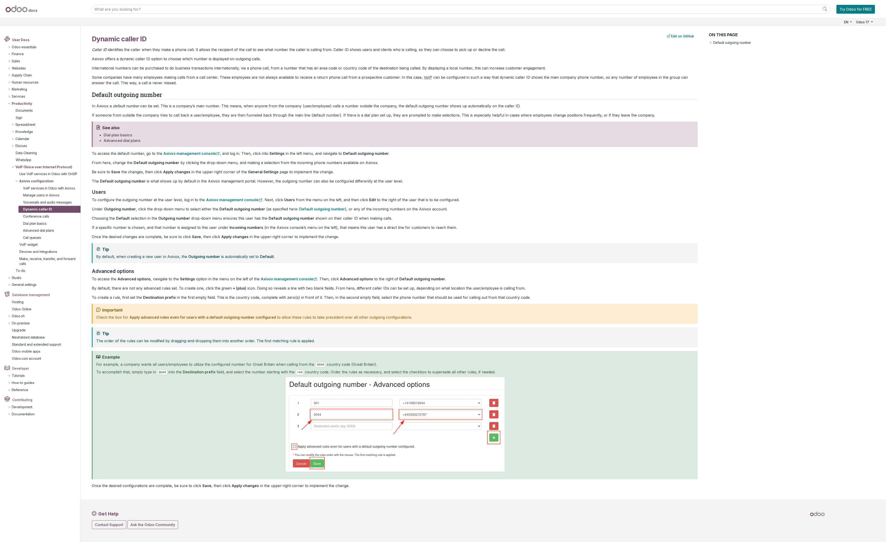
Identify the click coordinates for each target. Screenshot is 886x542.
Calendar (22, 139)
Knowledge (24, 132)
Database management (31, 295)
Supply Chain (22, 75)
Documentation (23, 414)
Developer (20, 368)
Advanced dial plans (38, 230)
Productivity (22, 103)
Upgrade (19, 330)
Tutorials (18, 375)
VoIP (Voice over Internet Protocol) (43, 167)
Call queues (32, 238)
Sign (19, 118)
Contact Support (109, 524)
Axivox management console (189, 153)
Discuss (21, 146)
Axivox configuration (36, 181)
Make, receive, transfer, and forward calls (47, 261)
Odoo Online (21, 309)
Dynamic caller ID (37, 209)
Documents (24, 110)
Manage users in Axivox (41, 195)
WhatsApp (23, 160)
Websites (19, 68)
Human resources (25, 82)
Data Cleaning (26, 153)
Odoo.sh (18, 316)
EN (846, 22)
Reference (20, 390)
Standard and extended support (36, 344)
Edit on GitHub (682, 36)
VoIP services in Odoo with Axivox (49, 188)
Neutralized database (28, 337)
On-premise (21, 323)
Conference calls (36, 216)
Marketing (19, 89)
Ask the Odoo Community (152, 524)
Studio (16, 278)
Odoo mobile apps (26, 351)
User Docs (21, 40)
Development (22, 407)
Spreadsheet (25, 124)
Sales (16, 61)
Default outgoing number (732, 43)
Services (18, 96)
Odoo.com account (26, 358)
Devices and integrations (38, 252)
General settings (24, 285)
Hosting (18, 302)
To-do (20, 270)
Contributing (22, 400)
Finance (18, 54)
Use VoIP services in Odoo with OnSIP (48, 174)
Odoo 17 (863, 22)
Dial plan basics (35, 223)
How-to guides (23, 383)
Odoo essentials (24, 47)
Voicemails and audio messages (47, 202)
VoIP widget (28, 244)
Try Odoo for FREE (855, 9)
